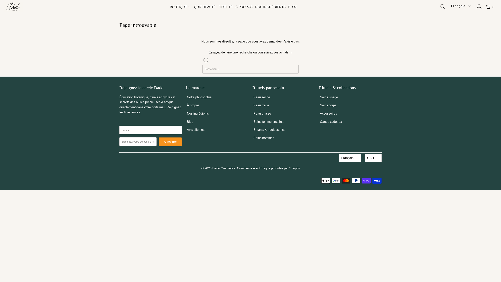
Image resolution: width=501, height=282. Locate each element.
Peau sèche (261, 97)
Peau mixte (261, 105)
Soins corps (328, 105)
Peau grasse (262, 113)
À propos (193, 105)
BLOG (292, 7)
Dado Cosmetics (223, 168)
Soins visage (329, 97)
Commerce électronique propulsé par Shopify (268, 168)
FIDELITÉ (225, 7)
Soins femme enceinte (268, 121)
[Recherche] (444, 7)
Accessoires (328, 113)
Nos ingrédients (198, 113)
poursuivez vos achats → (275, 52)
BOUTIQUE (179, 7)
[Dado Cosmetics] (13, 7)
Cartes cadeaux (331, 121)
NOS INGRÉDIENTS (270, 7)
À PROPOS (243, 7)
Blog (190, 121)
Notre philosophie (199, 97)
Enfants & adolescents (269, 129)
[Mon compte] (479, 7)
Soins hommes (263, 138)
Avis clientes (196, 129)
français (459, 6)
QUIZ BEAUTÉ (205, 7)
